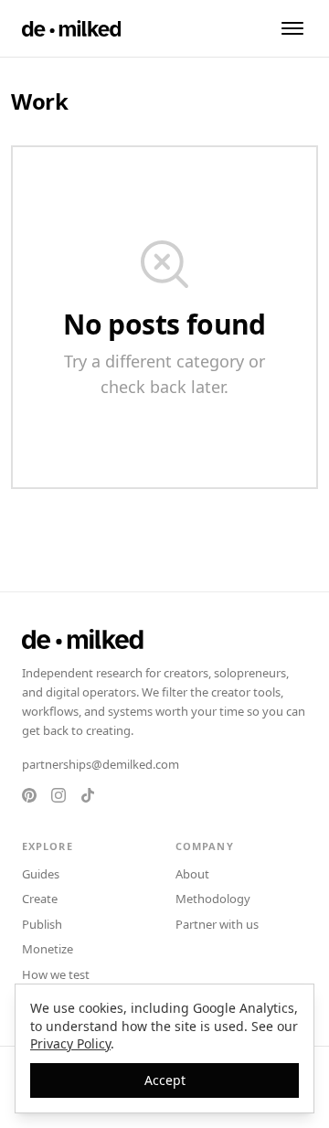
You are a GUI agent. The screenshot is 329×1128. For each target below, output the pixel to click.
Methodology (212, 898)
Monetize (47, 949)
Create (40, 898)
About (192, 874)
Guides (40, 874)
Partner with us (217, 924)
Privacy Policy (70, 1043)
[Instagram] (58, 795)
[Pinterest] (29, 795)
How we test (56, 974)
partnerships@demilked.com (100, 764)
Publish (42, 924)
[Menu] (292, 28)
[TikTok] (87, 795)
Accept (165, 1080)
